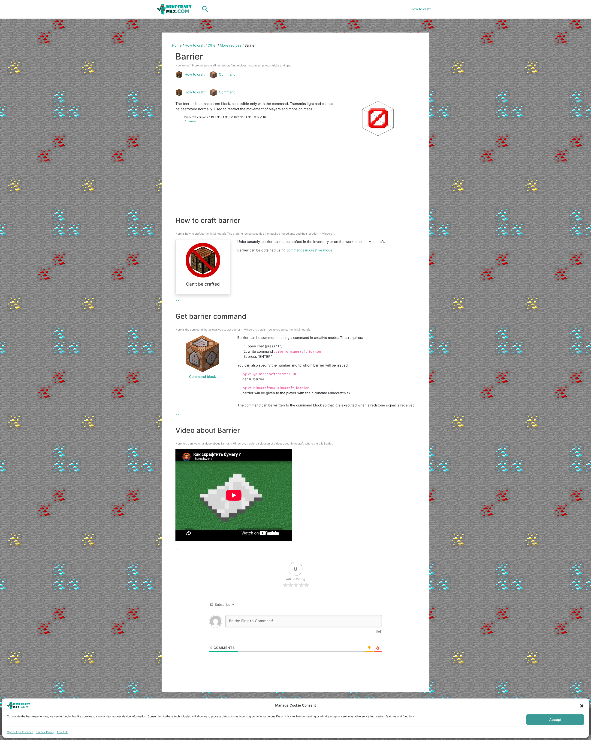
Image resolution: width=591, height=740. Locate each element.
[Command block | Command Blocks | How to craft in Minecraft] (202, 353)
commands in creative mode (309, 250)
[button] (581, 705)
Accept (555, 719)
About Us (62, 732)
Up (177, 299)
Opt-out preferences (20, 732)
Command (227, 74)
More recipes (230, 45)
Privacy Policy (45, 732)
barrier (192, 121)
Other (212, 45)
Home (177, 45)
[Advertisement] (295, 184)
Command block (202, 376)
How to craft (421, 9)
